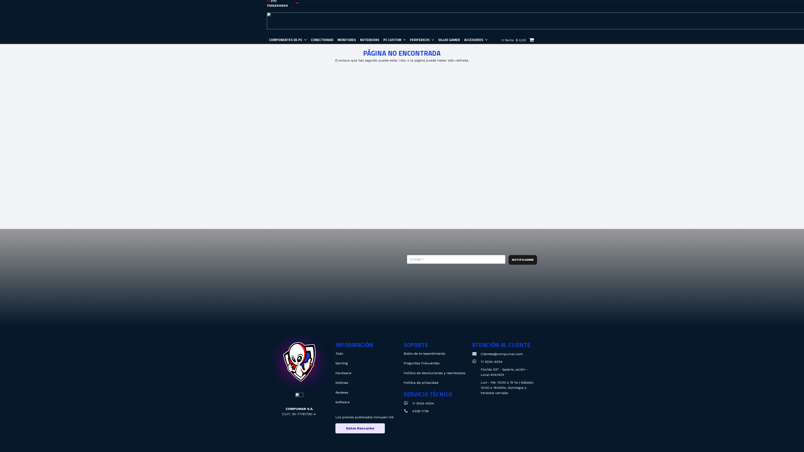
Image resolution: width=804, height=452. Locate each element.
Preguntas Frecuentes (421, 363)
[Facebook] (407, 307)
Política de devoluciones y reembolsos (434, 373)
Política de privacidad (421, 383)
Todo (339, 354)
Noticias (341, 383)
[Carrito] (531, 39)
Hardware (343, 373)
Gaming (341, 363)
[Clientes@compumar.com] (476, 354)
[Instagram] (379, 307)
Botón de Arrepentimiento (424, 354)
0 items (513, 40)
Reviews (341, 392)
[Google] (435, 307)
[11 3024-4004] (408, 403)
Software (342, 402)
